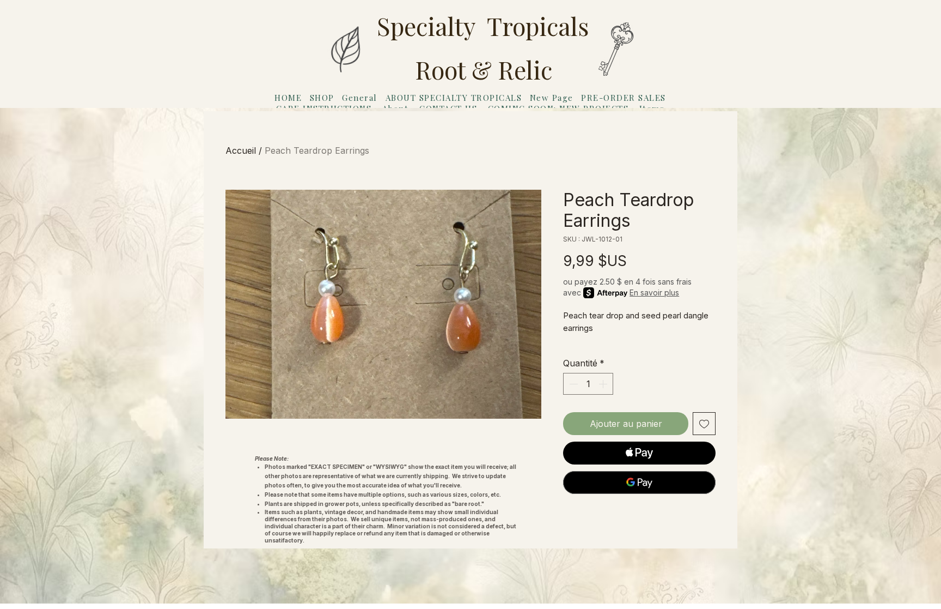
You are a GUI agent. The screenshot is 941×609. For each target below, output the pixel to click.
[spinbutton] (588, 383)
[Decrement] (572, 383)
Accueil (240, 150)
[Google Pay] (639, 482)
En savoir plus (654, 292)
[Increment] (604, 383)
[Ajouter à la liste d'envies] (704, 423)
